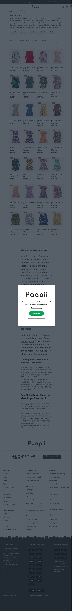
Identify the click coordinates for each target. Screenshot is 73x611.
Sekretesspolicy (36, 308)
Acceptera (36, 313)
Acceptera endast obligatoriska (36, 318)
